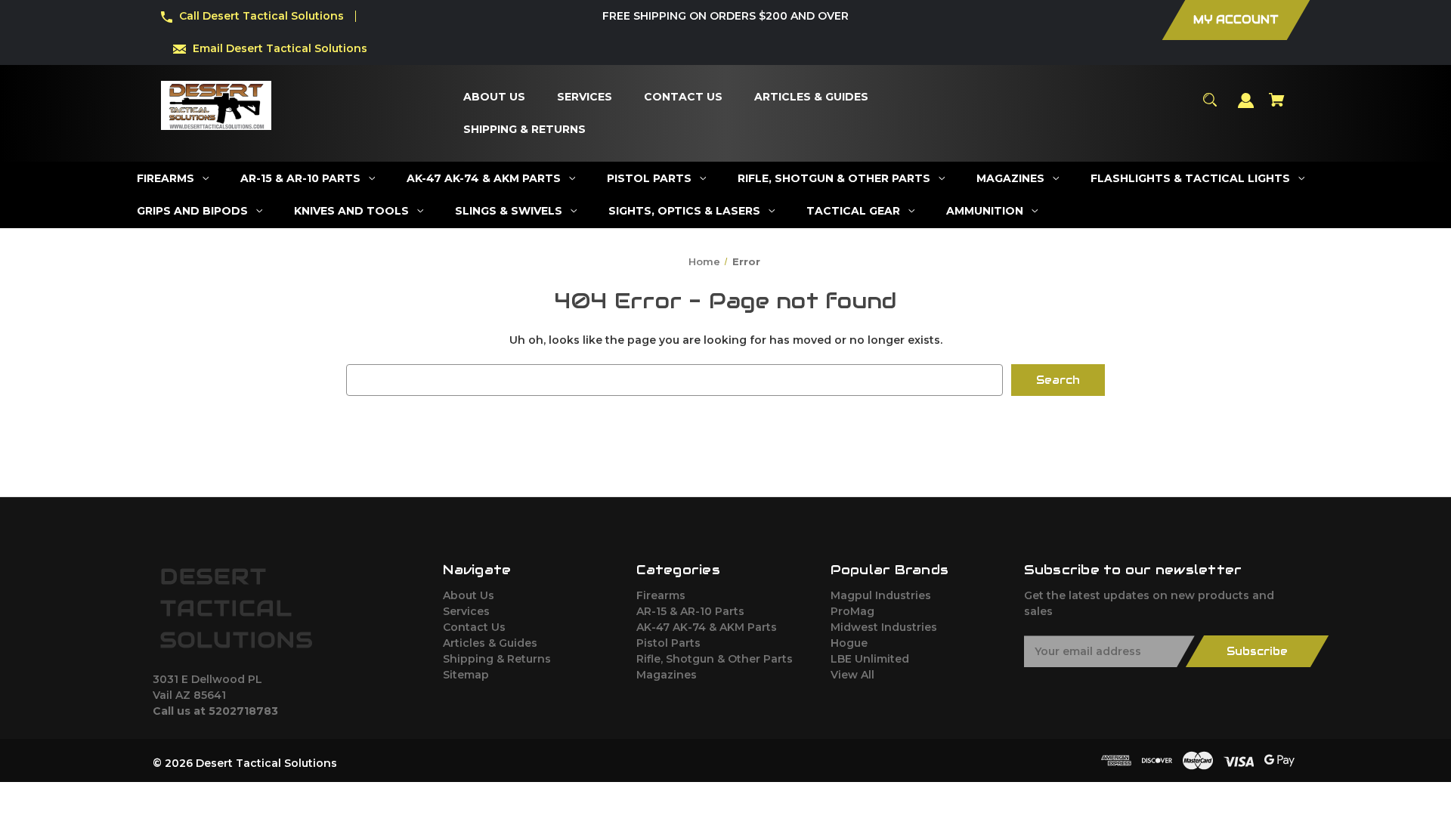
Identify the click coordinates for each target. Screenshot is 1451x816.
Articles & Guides (490, 643)
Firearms (660, 595)
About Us (468, 595)
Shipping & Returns (497, 659)
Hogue (849, 643)
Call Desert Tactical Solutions (261, 16)
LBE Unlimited (870, 659)
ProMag (852, 611)
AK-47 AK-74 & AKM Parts (706, 627)
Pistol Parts (668, 643)
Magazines (666, 675)
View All (852, 675)
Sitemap (466, 675)
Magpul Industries (881, 595)
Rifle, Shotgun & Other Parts (714, 659)
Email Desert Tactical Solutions (280, 48)
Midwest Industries (884, 627)
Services (466, 611)
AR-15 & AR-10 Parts (690, 611)
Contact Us (474, 627)
